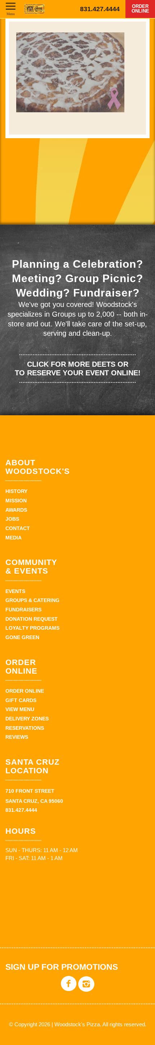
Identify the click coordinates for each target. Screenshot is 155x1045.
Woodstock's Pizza (34, 9)
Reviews (16, 737)
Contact (17, 528)
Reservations (24, 728)
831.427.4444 (100, 9)
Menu (10, 13)
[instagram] (86, 989)
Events (15, 591)
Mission (16, 500)
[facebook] (69, 989)
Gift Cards (20, 700)
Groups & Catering (32, 600)
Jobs (12, 519)
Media (13, 537)
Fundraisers (23, 609)
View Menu (19, 709)
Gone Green (22, 637)
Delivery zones (27, 718)
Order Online (140, 9)
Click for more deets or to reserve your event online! (78, 368)
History (16, 491)
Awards (16, 510)
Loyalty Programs (32, 628)
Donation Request (31, 619)
